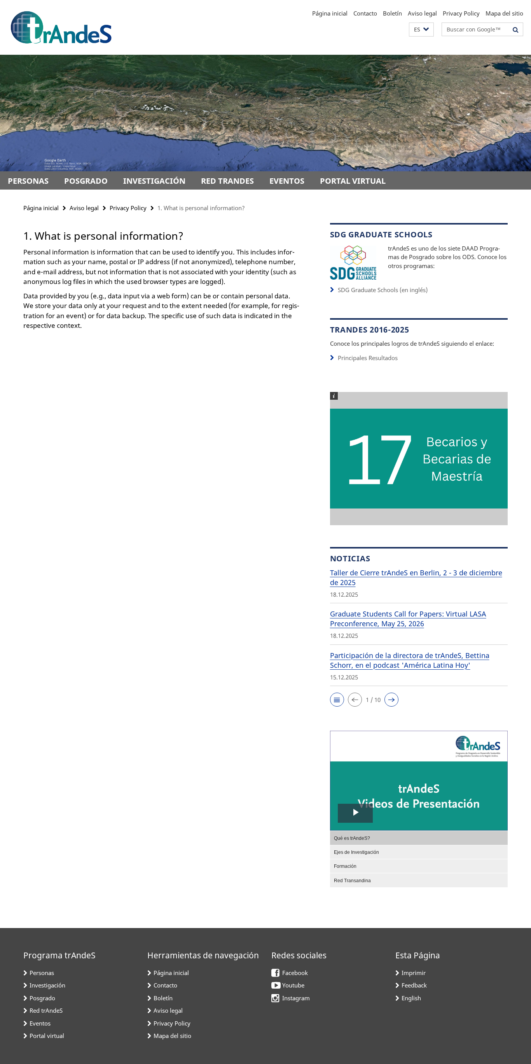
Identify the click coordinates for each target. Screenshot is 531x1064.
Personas (28, 181)
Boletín (392, 13)
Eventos (286, 181)
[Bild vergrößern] (353, 261)
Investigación (154, 181)
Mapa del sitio (504, 13)
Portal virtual (353, 181)
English (411, 998)
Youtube (293, 985)
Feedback (414, 985)
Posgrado (86, 181)
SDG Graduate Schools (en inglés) (383, 290)
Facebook (295, 973)
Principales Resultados (368, 358)
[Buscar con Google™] (515, 29)
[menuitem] (419, 838)
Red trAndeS (227, 181)
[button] (421, 30)
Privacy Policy (461, 13)
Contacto (365, 13)
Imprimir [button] (414, 973)
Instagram (296, 998)
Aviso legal (422, 13)
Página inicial (330, 13)
